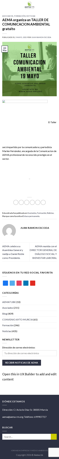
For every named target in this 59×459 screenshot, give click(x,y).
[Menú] (55, 5)
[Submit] (54, 437)
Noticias (30, 16)
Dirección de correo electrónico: (18, 347)
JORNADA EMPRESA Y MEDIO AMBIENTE (29, 450)
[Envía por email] (32, 202)
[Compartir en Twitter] (26, 202)
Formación (20, 16)
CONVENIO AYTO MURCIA (17, 319)
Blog (4, 313)
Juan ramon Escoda (41, 37)
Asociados (7, 16)
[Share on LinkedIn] (43, 202)
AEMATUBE (9, 302)
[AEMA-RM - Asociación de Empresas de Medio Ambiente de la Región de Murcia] (29, 5)
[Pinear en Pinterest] (37, 202)
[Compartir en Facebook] (21, 202)
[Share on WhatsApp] (15, 202)
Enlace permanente (31, 216)
